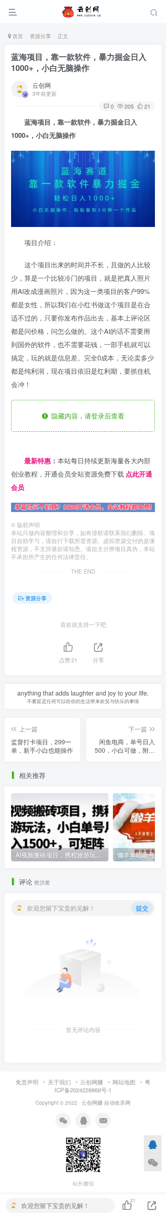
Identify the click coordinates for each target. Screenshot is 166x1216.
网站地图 (123, 1082)
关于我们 (59, 1082)
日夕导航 (24, 447)
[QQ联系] (153, 1144)
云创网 (41, 85)
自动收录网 (117, 1102)
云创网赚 (91, 1082)
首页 (17, 35)
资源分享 (40, 35)
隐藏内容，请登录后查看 (86, 415)
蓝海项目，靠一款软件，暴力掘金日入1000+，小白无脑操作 (79, 62)
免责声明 (27, 1082)
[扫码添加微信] (153, 1162)
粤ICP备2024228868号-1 (102, 1086)
